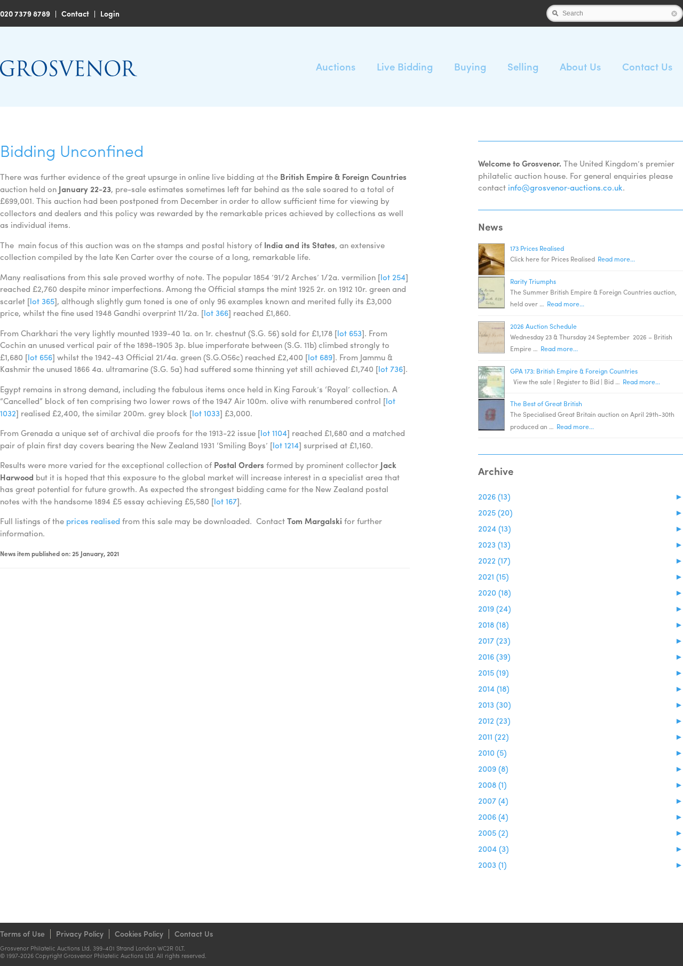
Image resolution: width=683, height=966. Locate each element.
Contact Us (647, 66)
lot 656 (40, 357)
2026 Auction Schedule (543, 326)
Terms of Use (22, 933)
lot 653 (349, 333)
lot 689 (320, 357)
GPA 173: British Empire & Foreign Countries (574, 371)
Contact (75, 13)
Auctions (335, 66)
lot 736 (390, 369)
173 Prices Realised (537, 248)
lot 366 (216, 313)
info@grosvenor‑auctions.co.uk (565, 187)
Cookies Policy (139, 933)
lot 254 (393, 277)
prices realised (93, 521)
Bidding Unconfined (72, 150)
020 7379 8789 (25, 13)
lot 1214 (286, 445)
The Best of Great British (546, 403)
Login (110, 13)
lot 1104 (273, 433)
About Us (580, 66)
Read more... (616, 259)
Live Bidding (405, 66)
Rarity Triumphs (533, 281)
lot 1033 (206, 413)
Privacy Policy (80, 933)
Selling (522, 66)
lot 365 (42, 301)
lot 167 (225, 501)
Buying (470, 66)
